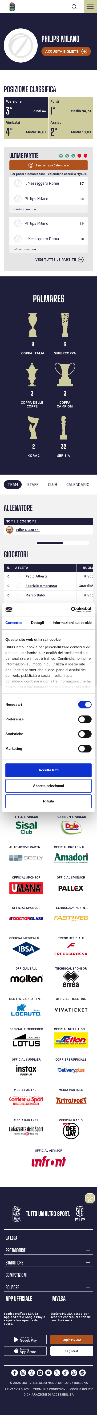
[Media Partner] (26, 1100)
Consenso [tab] (13, 623)
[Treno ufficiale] (71, 949)
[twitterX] (57, 1372)
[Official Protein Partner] (71, 858)
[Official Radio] (71, 1131)
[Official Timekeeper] (26, 1040)
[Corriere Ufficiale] (71, 1070)
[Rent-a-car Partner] (26, 1009)
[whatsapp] (74, 1372)
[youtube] (48, 1372)
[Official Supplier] (26, 1070)
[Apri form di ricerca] (74, 6)
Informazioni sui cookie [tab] (72, 623)
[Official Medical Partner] (26, 949)
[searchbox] (48, 6)
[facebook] (14, 1372)
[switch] (85, 719)
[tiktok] (65, 1372)
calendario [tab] (77, 484)
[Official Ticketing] (71, 1009)
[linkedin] (40, 1372)
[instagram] (23, 1372)
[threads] (31, 1372)
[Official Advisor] (49, 1161)
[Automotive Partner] (26, 858)
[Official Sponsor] (26, 888)
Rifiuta (48, 801)
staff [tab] (33, 484)
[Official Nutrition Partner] (71, 1040)
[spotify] (82, 1372)
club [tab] (52, 484)
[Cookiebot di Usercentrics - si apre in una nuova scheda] (71, 610)
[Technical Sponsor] (71, 979)
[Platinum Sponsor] (71, 827)
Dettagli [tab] (37, 623)
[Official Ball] (26, 979)
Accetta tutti (49, 770)
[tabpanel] (48, 590)
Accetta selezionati (48, 786)
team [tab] (13, 484)
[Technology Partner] (71, 918)
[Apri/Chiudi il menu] (90, 6)
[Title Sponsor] (26, 827)
